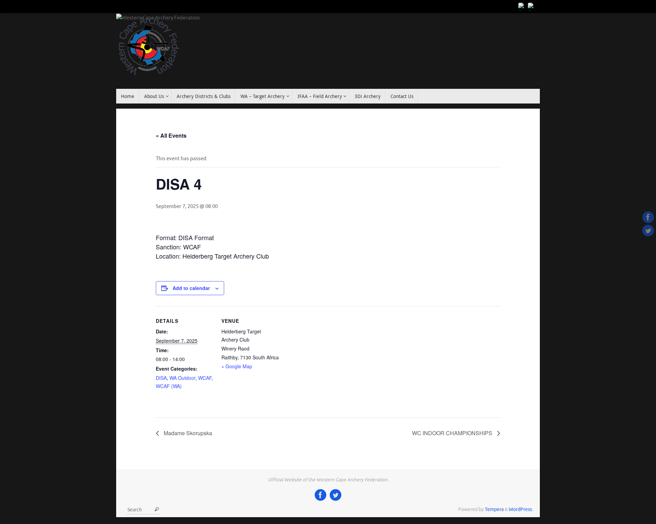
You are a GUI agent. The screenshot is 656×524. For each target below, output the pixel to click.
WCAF (204, 377)
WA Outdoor (182, 377)
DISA (161, 377)
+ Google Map (236, 366)
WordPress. (521, 509)
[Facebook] (522, 6)
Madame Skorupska (187, 433)
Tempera (494, 509)
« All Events (171, 135)
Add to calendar (191, 288)
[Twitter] (531, 6)
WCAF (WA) (169, 386)
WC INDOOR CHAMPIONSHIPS (453, 433)
